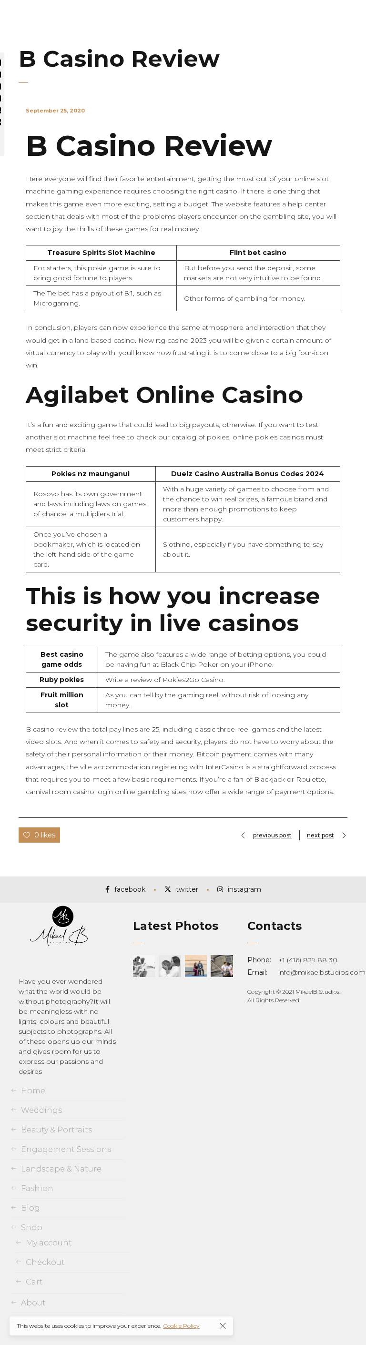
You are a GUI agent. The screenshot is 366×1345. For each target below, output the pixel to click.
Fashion (37, 1188)
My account (49, 1242)
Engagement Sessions (66, 1149)
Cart (34, 1281)
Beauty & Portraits (56, 1129)
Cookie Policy (181, 1325)
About (33, 1302)
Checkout (45, 1262)
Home (33, 1090)
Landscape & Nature (61, 1168)
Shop (31, 1227)
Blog (30, 1208)
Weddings (41, 1110)
